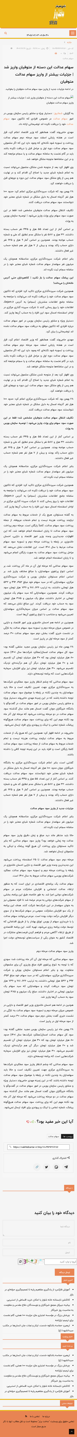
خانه (69, 42)
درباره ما (46, 1416)
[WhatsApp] (56, 1167)
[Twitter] (46, 1167)
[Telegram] (66, 1167)
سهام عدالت (60, 118)
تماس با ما (35, 1416)
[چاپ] (55, 53)
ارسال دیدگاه (64, 1272)
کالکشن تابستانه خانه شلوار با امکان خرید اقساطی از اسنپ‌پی (38, 1300)
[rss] (26, 1416)
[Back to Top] (71, 1431)
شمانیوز (58, 113)
